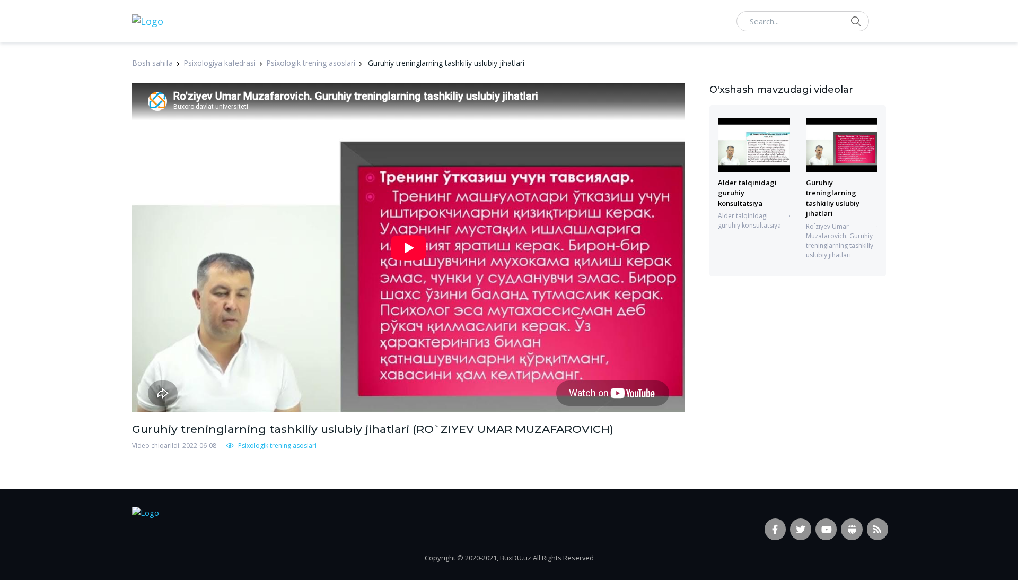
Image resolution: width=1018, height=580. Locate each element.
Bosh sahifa (152, 63)
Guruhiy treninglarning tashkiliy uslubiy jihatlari (832, 198)
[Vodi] (147, 21)
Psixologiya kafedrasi (219, 63)
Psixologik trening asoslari (310, 63)
